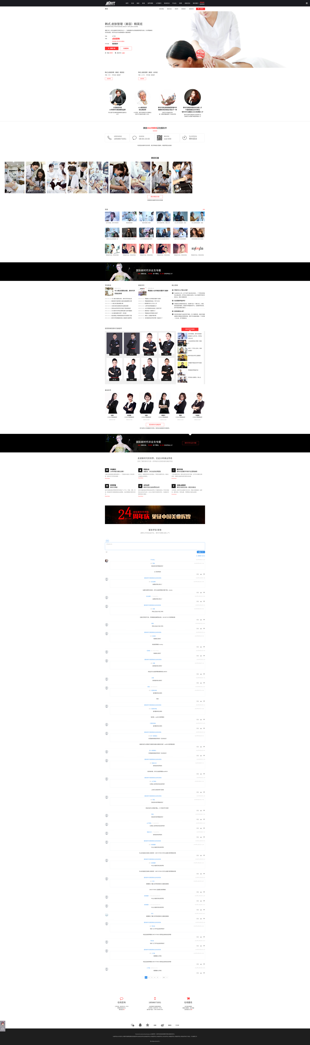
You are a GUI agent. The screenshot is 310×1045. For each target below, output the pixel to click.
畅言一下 (201, 552)
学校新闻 (108, 285)
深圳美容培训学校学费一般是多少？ (150, 318)
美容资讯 (191, 9)
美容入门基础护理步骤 (147, 315)
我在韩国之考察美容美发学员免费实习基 (118, 315)
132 (164, 977)
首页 (127, 3)
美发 (143, 3)
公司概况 (158, 3)
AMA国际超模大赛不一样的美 (115, 313)
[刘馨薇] (149, 368)
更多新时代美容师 (155, 424)
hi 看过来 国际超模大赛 (114, 303)
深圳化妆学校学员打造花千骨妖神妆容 (118, 308)
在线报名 (201, 8)
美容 (138, 3)
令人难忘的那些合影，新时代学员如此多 (118, 298)
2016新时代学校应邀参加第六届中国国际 (118, 310)
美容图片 (183, 9)
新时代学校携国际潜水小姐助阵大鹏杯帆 (118, 318)
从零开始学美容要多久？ (147, 306)
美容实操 (169, 9)
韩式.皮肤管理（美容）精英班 (123, 24)
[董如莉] (149, 343)
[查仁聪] (114, 368)
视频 (180, 3)
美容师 (176, 9)
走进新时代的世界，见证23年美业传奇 (155, 458)
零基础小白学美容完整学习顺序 (158, 291)
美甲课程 (150, 3)
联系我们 (195, 3)
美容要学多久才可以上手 (147, 303)
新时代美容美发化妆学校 (114, 3)
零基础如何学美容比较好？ (148, 313)
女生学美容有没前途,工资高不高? (150, 308)
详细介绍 (112, 48)
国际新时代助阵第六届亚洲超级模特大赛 (118, 301)
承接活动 (187, 3)
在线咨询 (126, 48)
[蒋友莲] (166, 343)
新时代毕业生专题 (190, 443)
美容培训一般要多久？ (147, 310)
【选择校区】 (202, 4)
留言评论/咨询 (155, 530)
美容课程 (161, 9)
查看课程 (109, 78)
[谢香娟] (132, 368)
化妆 (132, 3)
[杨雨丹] (114, 343)
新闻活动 (167, 3)
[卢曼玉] (166, 368)
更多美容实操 (155, 197)
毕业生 (174, 3)
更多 (204, 209)
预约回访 (121, 1009)
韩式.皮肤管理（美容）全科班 (148, 72)
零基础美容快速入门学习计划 (149, 301)
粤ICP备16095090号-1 (155, 1041)
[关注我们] (2, 1028)
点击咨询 (116, 39)
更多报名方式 (188, 1009)
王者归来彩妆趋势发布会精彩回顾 (116, 306)
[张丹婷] (132, 343)
